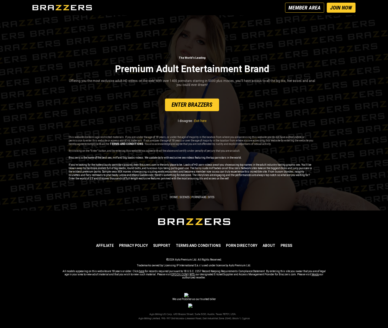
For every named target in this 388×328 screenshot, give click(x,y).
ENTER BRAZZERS (192, 104)
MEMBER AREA (304, 7)
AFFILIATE (105, 245)
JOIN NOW (341, 7)
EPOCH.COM (179, 274)
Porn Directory (241, 245)
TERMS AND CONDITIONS (198, 245)
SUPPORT (162, 245)
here (141, 271)
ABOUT (269, 245)
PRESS (286, 245)
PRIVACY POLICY (133, 245)
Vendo (315, 274)
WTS (192, 274)
